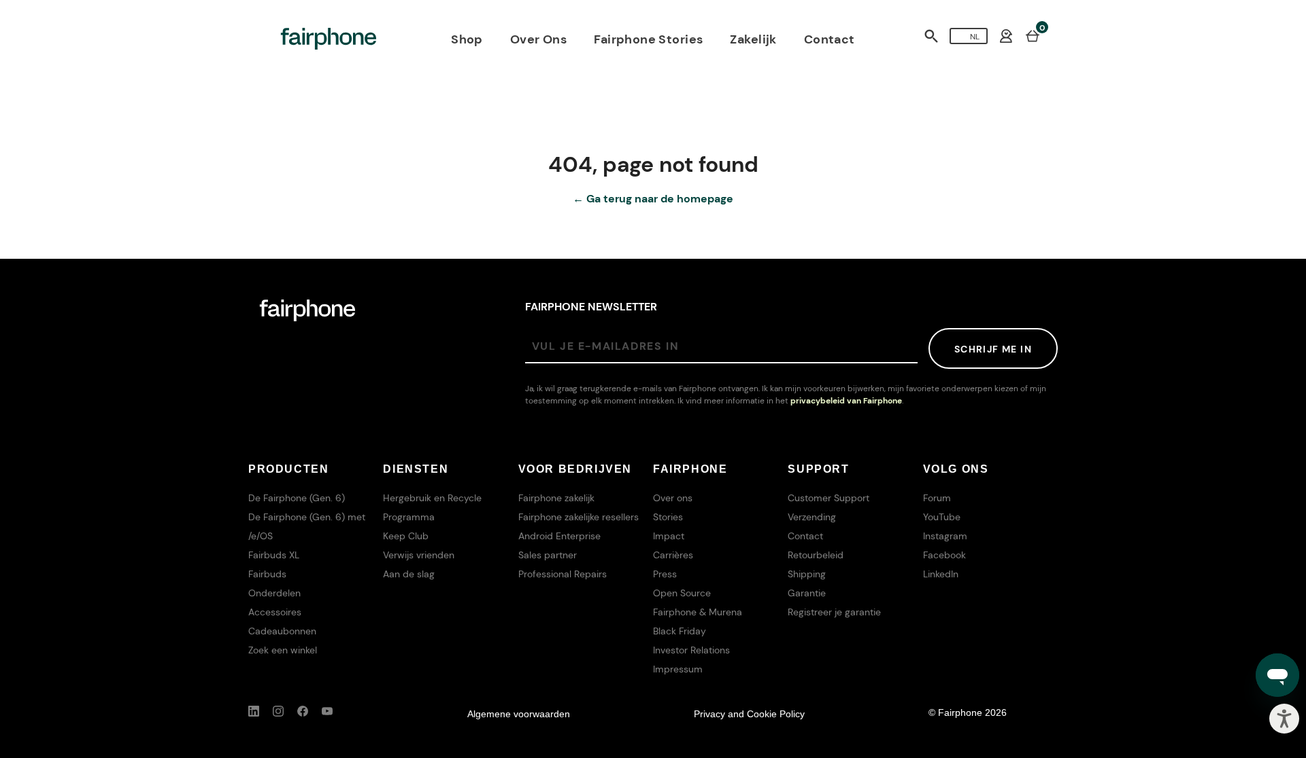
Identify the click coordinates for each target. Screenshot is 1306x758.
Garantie (807, 593)
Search (931, 36)
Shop (467, 39)
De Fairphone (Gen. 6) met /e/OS (306, 526)
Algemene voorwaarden (518, 713)
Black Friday (679, 631)
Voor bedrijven (575, 469)
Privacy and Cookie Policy (749, 713)
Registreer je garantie (834, 612)
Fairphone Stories (648, 39)
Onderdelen (274, 593)
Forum (937, 498)
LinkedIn (940, 574)
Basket (1032, 35)
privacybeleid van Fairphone (846, 400)
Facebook (944, 555)
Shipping (807, 574)
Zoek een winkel (282, 650)
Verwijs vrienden (418, 555)
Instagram (945, 536)
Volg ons (956, 469)
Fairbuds (267, 574)
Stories (668, 517)
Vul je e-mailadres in (606, 346)
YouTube (941, 517)
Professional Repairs (562, 574)
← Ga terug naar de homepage (653, 199)
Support (818, 469)
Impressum (678, 669)
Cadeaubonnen (282, 631)
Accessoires (274, 612)
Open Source (682, 593)
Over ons (672, 498)
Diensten (415, 469)
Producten (288, 469)
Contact (829, 39)
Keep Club (406, 536)
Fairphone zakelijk (556, 498)
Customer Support (828, 498)
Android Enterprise (559, 536)
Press (665, 574)
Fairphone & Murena (697, 612)
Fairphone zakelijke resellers (578, 517)
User (1006, 36)
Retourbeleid (815, 555)
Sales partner (547, 555)
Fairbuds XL (273, 555)
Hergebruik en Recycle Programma (432, 507)
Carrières (673, 555)
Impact (668, 536)
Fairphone (690, 469)
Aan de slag (409, 574)
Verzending (812, 517)
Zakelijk (753, 39)
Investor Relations (691, 650)
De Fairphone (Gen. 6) (296, 498)
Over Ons (538, 39)
